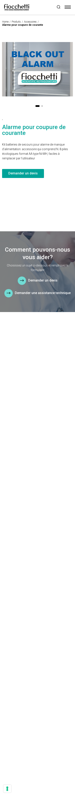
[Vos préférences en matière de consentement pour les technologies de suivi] (7, 789)
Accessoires (30, 21)
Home (5, 21)
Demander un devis (23, 173)
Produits (16, 21)
